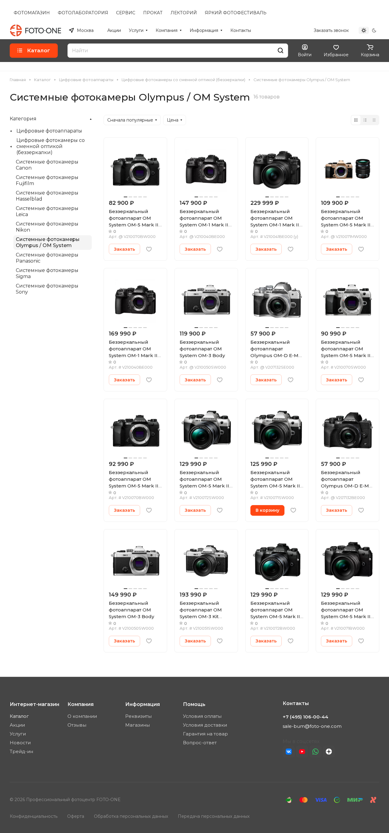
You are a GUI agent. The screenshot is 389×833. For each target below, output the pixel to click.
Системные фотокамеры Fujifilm (47, 180)
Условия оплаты (202, 716)
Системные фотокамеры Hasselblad (47, 196)
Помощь (194, 704)
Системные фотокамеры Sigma (47, 273)
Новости (20, 742)
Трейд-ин (21, 751)
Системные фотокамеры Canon (47, 165)
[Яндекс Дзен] (329, 751)
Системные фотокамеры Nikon (47, 227)
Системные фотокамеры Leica (47, 211)
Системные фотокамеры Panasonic (47, 258)
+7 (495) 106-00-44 (287, 30)
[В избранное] (149, 249)
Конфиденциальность (33, 816)
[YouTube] (302, 751)
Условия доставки (205, 725)
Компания (80, 704)
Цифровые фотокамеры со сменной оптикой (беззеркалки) (50, 146)
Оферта (75, 816)
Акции (17, 725)
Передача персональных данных (214, 816)
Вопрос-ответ (200, 742)
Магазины (137, 725)
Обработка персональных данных (131, 816)
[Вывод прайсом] (374, 120)
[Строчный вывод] (365, 120)
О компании (82, 716)
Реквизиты (138, 716)
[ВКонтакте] (289, 751)
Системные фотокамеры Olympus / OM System (48, 242)
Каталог (19, 716)
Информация (142, 704)
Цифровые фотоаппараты (49, 131)
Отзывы (76, 725)
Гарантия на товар (205, 734)
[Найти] (280, 50)
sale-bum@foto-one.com (312, 726)
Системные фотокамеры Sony (47, 289)
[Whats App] (315, 751)
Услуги (18, 734)
